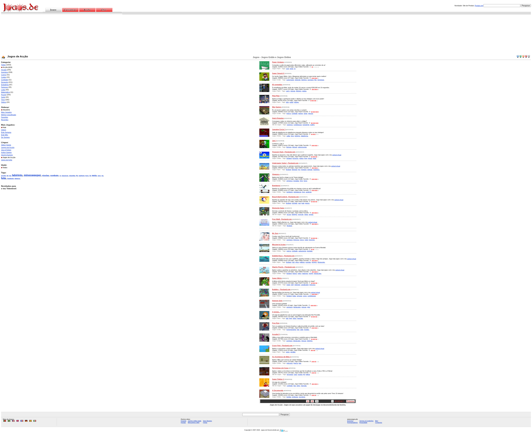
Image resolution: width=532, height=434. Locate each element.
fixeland (289, 158)
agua (297, 262)
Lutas (3, 90)
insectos (312, 240)
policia (304, 91)
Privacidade (363, 422)
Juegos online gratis (194, 421)
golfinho (302, 262)
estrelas (294, 203)
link (315, 80)
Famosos (4, 87)
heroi (305, 181)
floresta (288, 147)
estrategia (306, 125)
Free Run (275, 323)
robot (306, 240)
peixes (307, 203)
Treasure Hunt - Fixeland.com (283, 152)
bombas (309, 251)
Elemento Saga (278, 208)
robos (306, 214)
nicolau (45, 175)
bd (7, 175)
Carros (3, 75)
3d (90, 175)
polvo (299, 273)
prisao (310, 158)
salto (301, 329)
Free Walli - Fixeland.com (282, 219)
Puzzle (3, 95)
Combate (4, 80)
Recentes (4, 120)
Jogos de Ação (6, 160)
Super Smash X (278, 73)
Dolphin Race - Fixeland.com (283, 256)
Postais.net (479, 6)
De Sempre (5, 137)
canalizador (305, 285)
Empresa (350, 421)
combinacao (298, 125)
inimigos (304, 80)
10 (308, 401)
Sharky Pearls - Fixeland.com (283, 267)
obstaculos (321, 262)
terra (87, 175)
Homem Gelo (277, 301)
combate (54, 175)
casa (295, 374)
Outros (3, 102)
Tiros (3, 100)
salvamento (302, 251)
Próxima (350, 401)
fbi (77, 175)
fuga (305, 158)
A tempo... (276, 312)
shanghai (72, 175)
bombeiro (290, 192)
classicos (65, 175)
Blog (376, 421)
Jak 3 (274, 141)
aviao (291, 68)
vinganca (289, 181)
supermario (290, 80)
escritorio (302, 397)
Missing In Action (279, 245)
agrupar (299, 296)
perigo (311, 273)
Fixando (183, 421)
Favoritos (4, 117)
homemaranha (291, 329)
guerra (288, 113)
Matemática (5, 92)
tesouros (295, 158)
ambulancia (297, 192)
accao (289, 214)
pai (10, 175)
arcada (3, 175)
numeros (290, 125)
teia (298, 329)
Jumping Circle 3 (278, 129)
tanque (300, 113)
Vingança (275, 174)
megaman (320, 80)
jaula (314, 158)
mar (299, 203)
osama (300, 374)
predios (306, 329)
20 (312, 401)
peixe (288, 352)
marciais (300, 318)
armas (311, 214)
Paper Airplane (278, 62)
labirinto (17, 175)
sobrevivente (302, 147)
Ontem (3, 130)
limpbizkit (10, 178)
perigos (314, 262)
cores (305, 296)
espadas (296, 181)
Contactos (378, 422)
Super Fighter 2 (278, 379)
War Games (276, 107)
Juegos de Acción (7, 147)
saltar (288, 136)
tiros (292, 136)
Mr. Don (275, 233)
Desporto (4, 82)
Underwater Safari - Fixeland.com (285, 163)
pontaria (303, 169)
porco (302, 240)
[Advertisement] (266, 35)
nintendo (297, 80)
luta (3, 178)
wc (102, 175)
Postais (183, 422)
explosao (295, 397)
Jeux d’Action (6, 150)
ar (294, 68)
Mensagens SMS (193, 422)
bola (302, 203)
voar (287, 68)
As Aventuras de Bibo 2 (281, 357)
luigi (292, 285)
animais (309, 169)
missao (292, 91)
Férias (205, 422)
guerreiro (290, 363)
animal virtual (336, 155)
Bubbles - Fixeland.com (281, 289)
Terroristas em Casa (280, 368)
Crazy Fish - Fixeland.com (282, 346)
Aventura (4, 72)
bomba (289, 397)
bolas (294, 296)
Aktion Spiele (6, 145)
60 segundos (277, 85)
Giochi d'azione (7, 155)
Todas (3, 65)
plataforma (304, 136)
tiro (299, 169)
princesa (296, 240)
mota (94, 175)
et (60, 175)
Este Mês (4, 135)
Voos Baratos (207, 421)
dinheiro (17, 178)
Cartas (3, 77)
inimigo (296, 102)
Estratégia (5, 85)
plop (287, 102)
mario (288, 285)
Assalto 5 (276, 334)
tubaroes (305, 273)
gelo (308, 307)
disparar (294, 169)
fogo (301, 181)
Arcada (4, 70)
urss (99, 175)
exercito (300, 214)
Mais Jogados (6, 112)
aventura (311, 80)
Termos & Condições (366, 421)
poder (291, 102)
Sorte (3, 97)
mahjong (82, 175)
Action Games (6, 152)
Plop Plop (275, 96)
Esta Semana (6, 132)
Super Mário (277, 278)
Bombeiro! (276, 186)
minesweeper (32, 175)
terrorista (290, 374)
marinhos (316, 169)
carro (288, 91)
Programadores (352, 422)
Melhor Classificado (8, 115)
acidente (308, 192)
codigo (312, 125)
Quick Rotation (278, 118)
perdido (292, 352)
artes (294, 318)
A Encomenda (277, 390)
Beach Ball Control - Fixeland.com (285, 197)
